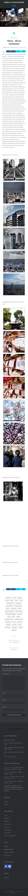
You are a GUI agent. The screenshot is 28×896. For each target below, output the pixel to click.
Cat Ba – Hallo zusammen (9, 756)
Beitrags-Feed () (8, 849)
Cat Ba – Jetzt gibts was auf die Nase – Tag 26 (13, 752)
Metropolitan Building (11, 614)
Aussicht (20, 597)
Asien (14, 597)
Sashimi (18, 616)
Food (21, 600)
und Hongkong (7, 829)
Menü (14, 5)
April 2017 (6, 804)
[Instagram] (9, 866)
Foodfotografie (10, 603)
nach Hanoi (6, 821)
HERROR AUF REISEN (14, 2)
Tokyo (19, 624)
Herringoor (13, 608)
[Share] (11, 51)
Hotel (19, 608)
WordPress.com (14, 893)
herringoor (12, 47)
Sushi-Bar (19, 622)
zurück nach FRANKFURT (10, 835)
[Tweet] (21, 51)
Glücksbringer (18, 605)
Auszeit (7, 600)
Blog (12, 600)
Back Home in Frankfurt (9, 740)
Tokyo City (7, 627)
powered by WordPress (9, 891)
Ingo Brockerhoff (9, 611)
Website (4, 707)
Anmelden (6, 846)
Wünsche (14, 630)
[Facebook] (6, 866)
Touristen (14, 627)
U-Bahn (20, 627)
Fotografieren (9, 605)
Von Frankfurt (7, 832)
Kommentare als (8, 852)
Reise (9, 616)
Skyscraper (8, 622)
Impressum (6, 877)
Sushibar (8, 624)
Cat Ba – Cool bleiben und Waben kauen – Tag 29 (13, 743)
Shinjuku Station (19, 619)
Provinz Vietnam (8, 824)
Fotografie (18, 603)
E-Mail (4, 700)
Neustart (20, 614)
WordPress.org (7, 855)
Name (4, 693)
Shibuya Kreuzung (9, 619)
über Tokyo (14, 37)
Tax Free (14, 624)
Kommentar (5, 673)
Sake (13, 616)
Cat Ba (5, 815)
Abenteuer (8, 597)
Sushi (14, 622)
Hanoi (7, 608)
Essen (16, 600)
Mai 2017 (6, 801)
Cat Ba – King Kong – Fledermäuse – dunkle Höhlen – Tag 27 (14, 748)
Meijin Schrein (19, 611)
